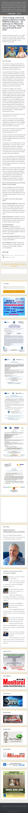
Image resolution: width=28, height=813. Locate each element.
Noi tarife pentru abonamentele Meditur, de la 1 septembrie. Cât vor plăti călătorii (16, 591)
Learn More (11, 13)
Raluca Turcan (20, 255)
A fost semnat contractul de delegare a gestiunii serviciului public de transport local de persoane (16, 619)
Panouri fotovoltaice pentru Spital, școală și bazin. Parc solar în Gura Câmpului (16, 633)
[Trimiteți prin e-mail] (3, 252)
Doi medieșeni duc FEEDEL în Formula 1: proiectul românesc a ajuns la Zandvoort (16, 605)
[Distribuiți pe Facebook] (7, 252)
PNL (12, 255)
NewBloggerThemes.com (14, 811)
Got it (19, 13)
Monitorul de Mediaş (20, 806)
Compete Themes (11, 810)
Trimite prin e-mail (9, 257)
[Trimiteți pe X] (6, 252)
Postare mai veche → (21, 264)
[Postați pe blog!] (4, 252)
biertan (6, 255)
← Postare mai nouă (6, 264)
